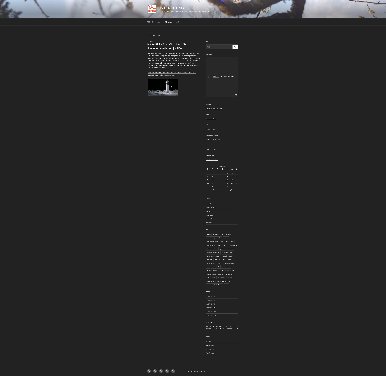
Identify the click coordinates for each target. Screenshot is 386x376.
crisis (207, 204)
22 (227, 183)
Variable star (218, 285)
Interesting (172, 8)
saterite (220, 274)
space (208, 219)
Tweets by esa (210, 129)
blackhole (210, 238)
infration (230, 249)
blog (158, 22)
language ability (227, 252)
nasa (213, 267)
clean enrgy (224, 241)
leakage (209, 259)
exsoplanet (233, 245)
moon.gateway (229, 263)
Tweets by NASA (211, 119)
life (224, 259)
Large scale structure (213, 256)
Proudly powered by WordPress (196, 371)
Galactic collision (212, 249)
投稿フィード (210, 345)
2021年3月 (209, 308)
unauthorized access (223, 281)
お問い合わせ (168, 22)
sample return (211, 274)
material (208, 215)
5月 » (232, 190)
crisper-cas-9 (211, 245)
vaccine (209, 285)
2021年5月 (209, 300)
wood (226, 285)
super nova (210, 281)
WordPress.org (210, 353)
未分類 (208, 222)
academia (216, 234)
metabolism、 (211, 263)
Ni (218, 267)
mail (177, 22)
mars (229, 259)
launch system (227, 256)
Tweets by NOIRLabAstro (214, 108)
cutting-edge (210, 207)
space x (230, 278)
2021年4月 (209, 304)
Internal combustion (213, 252)
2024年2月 (209, 296)
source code (221, 278)
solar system (211, 278)
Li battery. (218, 259)
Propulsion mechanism (227, 270)
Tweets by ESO (211, 149)
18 (208, 183)
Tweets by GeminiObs (213, 139)
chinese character (212, 241)
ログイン (208, 342)
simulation (229, 274)
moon (220, 263)
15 (227, 179)
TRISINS (150, 22)
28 (222, 186)
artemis (228, 234)
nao (208, 267)
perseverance (226, 267)
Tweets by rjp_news (212, 160)
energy (225, 245)
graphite (222, 249)
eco (219, 245)
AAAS (208, 234)
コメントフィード (211, 349)
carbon (226, 238)
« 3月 (212, 190)
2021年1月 (209, 315)
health (208, 211)
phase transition (212, 270)
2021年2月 (209, 311)
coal (232, 241)
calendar (218, 238)
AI (222, 234)
